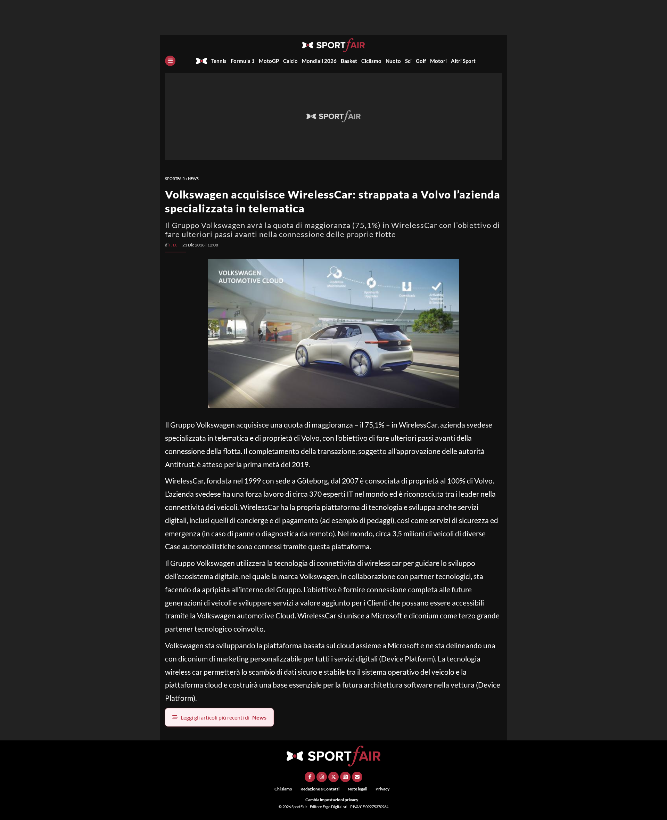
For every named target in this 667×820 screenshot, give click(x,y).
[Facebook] (310, 777)
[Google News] (345, 777)
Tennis (219, 61)
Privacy (382, 788)
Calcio (290, 61)
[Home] (201, 60)
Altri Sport (463, 61)
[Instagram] (321, 777)
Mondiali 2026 (319, 61)
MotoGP (269, 61)
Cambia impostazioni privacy (331, 799)
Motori (438, 61)
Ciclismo (371, 61)
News (193, 178)
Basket (349, 61)
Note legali (357, 788)
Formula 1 (243, 61)
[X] (333, 777)
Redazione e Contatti (319, 788)
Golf (421, 61)
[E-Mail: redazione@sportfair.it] (357, 777)
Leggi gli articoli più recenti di (223, 717)
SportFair (175, 178)
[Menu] (170, 61)
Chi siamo (283, 788)
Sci (408, 61)
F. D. (173, 244)
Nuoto (393, 61)
